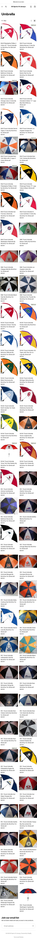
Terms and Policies (18, 937)
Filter (4, 20)
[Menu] (2, 7)
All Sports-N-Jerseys (15, 933)
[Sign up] (33, 926)
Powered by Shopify (26, 933)
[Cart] (35, 7)
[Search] (6, 7)
